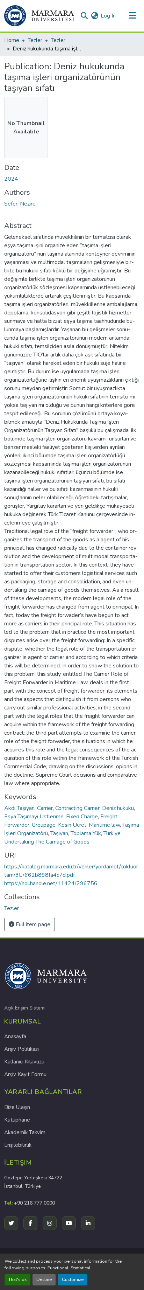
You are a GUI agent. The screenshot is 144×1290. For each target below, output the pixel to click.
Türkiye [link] (112, 833)
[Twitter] (11, 1223)
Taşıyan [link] (59, 833)
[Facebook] (30, 1223)
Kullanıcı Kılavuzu (24, 1061)
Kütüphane (17, 1119)
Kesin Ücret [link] (72, 825)
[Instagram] (50, 1223)
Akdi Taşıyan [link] (19, 808)
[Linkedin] (88, 1223)
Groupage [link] (44, 825)
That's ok (17, 1279)
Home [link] (11, 40)
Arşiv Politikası (21, 1049)
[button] (39, 15)
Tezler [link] (35, 40)
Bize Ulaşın (17, 1107)
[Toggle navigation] (132, 15)
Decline (44, 1279)
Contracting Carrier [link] (77, 808)
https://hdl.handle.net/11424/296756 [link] (51, 883)
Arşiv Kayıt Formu (25, 1074)
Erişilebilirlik (17, 1145)
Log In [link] (108, 16)
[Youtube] (69, 1223)
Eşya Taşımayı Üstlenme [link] (34, 816)
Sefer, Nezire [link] (20, 204)
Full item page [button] (32, 924)
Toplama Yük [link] (86, 833)
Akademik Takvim (24, 1132)
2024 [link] (11, 179)
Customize (73, 1279)
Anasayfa (15, 1036)
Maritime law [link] (104, 825)
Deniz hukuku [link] (118, 808)
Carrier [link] (45, 808)
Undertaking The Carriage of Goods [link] (46, 842)
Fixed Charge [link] (82, 816)
